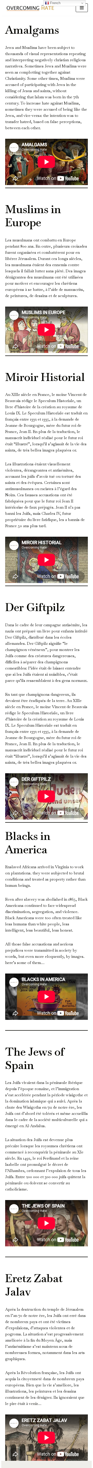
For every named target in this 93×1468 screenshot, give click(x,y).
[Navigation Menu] (82, 7)
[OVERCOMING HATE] (30, 8)
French (54, 3)
